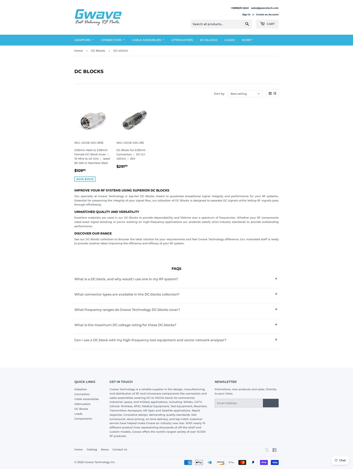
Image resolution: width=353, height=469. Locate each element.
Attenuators (182, 40)
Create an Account (267, 14)
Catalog (92, 449)
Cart (270, 24)
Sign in (246, 14)
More (246, 40)
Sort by (219, 94)
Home (78, 50)
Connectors (112, 40)
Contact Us (120, 449)
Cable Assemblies (147, 40)
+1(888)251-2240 (240, 8)
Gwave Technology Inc (99, 462)
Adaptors (83, 40)
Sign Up (271, 403)
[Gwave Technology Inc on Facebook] (274, 450)
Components (83, 418)
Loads (230, 40)
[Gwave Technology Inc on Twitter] (266, 451)
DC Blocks (209, 40)
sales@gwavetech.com (265, 8)
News (105, 449)
